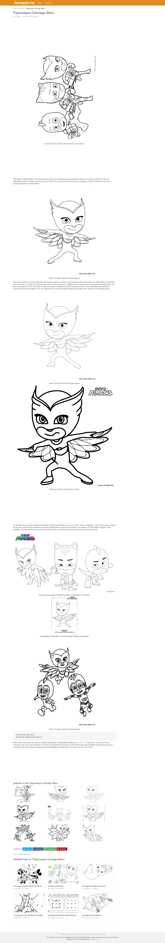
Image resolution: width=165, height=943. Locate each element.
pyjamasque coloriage (23, 854)
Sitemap (102, 934)
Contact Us (63, 934)
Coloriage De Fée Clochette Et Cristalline (28, 915)
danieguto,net (81, 742)
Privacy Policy (95, 934)
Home (40, 3)
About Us (87, 934)
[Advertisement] (64, 35)
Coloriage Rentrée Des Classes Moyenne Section (65, 915)
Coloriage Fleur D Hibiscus (91, 915)
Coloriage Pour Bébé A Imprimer (93, 886)
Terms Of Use (79, 934)
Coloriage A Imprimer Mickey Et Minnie (28, 886)
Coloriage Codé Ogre (55, 886)
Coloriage (48, 3)
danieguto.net (24, 3)
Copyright (71, 934)
